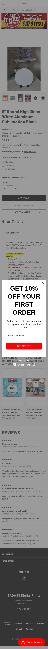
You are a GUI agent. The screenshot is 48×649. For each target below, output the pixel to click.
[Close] (43, 283)
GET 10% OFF (24, 346)
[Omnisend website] (24, 363)
